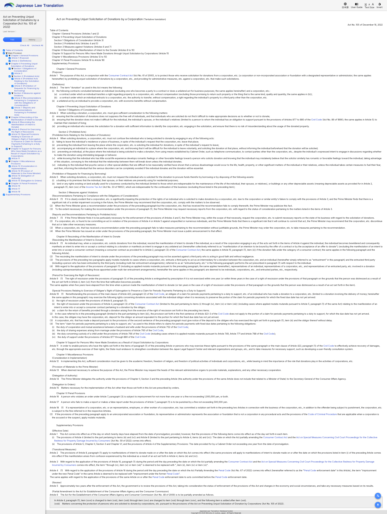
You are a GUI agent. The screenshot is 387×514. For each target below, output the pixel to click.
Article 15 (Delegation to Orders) (26, 180)
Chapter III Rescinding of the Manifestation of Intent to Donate (26, 118)
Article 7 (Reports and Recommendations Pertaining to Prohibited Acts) (25, 111)
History (32, 39)
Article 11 (15, 158)
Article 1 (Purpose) (20, 58)
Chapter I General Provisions (24, 55)
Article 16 (15, 186)
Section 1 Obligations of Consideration (25, 69)
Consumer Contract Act (121, 75)
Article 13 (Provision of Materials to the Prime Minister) (26, 172)
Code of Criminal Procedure (322, 414)
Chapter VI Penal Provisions (24, 183)
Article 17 (15, 188)
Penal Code (224, 470)
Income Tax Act (94, 187)
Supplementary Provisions (18, 194)
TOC (12, 39)
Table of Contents (14, 50)
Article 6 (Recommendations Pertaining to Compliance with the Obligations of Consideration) (27, 101)
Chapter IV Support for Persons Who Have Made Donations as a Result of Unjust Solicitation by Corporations (26, 152)
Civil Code (316, 119)
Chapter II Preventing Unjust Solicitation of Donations (24, 64)
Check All (24, 45)
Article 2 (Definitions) (21, 61)
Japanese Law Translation (34, 5)
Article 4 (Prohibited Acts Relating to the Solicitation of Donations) (26, 81)
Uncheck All (37, 45)
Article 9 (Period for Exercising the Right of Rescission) (26, 130)
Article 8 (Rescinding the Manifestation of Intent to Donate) (23, 124)
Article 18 (15, 191)
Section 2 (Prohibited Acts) (26, 76)
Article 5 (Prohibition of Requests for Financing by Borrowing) (26, 88)
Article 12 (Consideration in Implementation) (24, 167)
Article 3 (18, 73)
